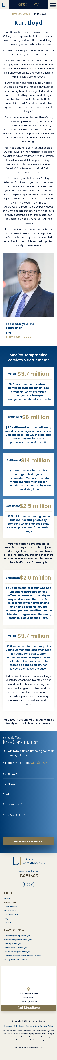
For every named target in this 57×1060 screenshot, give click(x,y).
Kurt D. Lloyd (10, 902)
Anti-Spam (19, 1026)
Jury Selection (11, 914)
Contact (8, 922)
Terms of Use (32, 1026)
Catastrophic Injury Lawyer (17, 935)
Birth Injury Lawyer (12, 943)
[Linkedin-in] (25, 884)
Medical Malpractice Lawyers (18, 939)
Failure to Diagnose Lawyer (17, 951)
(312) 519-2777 (28, 5)
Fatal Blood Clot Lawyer (15, 947)
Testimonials (10, 910)
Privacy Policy (46, 1026)
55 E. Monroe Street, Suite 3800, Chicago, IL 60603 (28, 997)
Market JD (38, 1047)
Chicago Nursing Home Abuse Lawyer (22, 955)
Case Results (10, 906)
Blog (6, 918)
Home (7, 898)
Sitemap (8, 1026)
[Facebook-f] (31, 884)
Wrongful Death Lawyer (15, 959)
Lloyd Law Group (20, 14)
